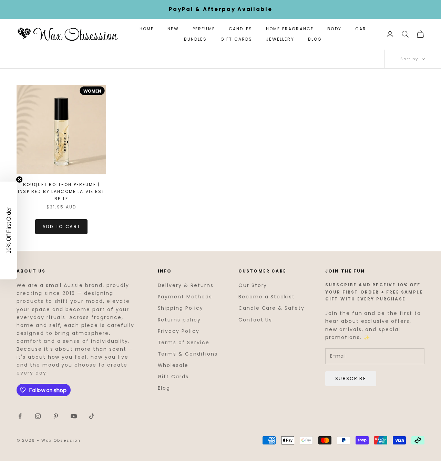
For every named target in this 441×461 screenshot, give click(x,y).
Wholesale (173, 365)
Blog (164, 388)
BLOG (315, 39)
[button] (8, 230)
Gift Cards (173, 376)
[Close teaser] (19, 179)
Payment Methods (185, 296)
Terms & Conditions (188, 353)
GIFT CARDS (236, 39)
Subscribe (350, 378)
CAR (360, 29)
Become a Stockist (266, 296)
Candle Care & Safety (271, 308)
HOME (147, 29)
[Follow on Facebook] (20, 416)
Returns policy (179, 319)
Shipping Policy (180, 308)
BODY (334, 29)
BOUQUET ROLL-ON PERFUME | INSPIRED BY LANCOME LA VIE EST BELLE (61, 192)
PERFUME (204, 29)
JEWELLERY (280, 39)
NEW (172, 29)
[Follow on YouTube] (73, 416)
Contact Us (255, 319)
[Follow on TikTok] (91, 416)
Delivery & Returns (186, 285)
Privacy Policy (178, 331)
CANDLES (240, 29)
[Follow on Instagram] (37, 416)
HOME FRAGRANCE (290, 29)
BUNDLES (195, 39)
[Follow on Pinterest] (55, 416)
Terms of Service (183, 342)
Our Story (252, 285)
